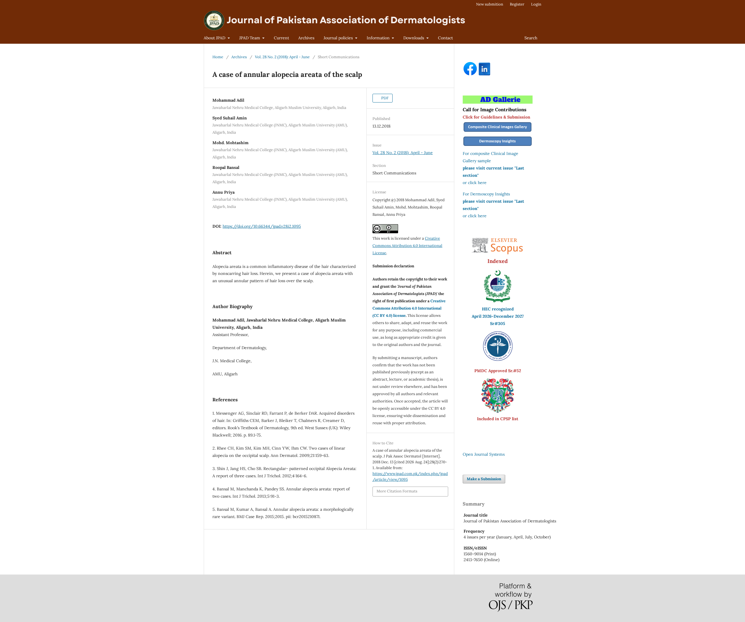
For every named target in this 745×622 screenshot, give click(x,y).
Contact (445, 37)
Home (217, 56)
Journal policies (339, 37)
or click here (475, 182)
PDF (384, 98)
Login (536, 4)
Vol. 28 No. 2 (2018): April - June (282, 56)
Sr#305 (497, 323)
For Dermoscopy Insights (486, 194)
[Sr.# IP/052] (497, 359)
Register (517, 4)
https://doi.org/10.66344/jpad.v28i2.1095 (262, 226)
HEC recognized (498, 309)
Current (281, 37)
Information (379, 37)
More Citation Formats (397, 491)
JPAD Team (250, 37)
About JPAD (215, 37)
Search (530, 37)
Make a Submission (484, 478)
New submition (489, 4)
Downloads (414, 37)
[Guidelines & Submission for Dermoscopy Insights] (498, 146)
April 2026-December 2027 (498, 316)
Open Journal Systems (484, 454)
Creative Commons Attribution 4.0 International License (407, 245)
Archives (306, 37)
